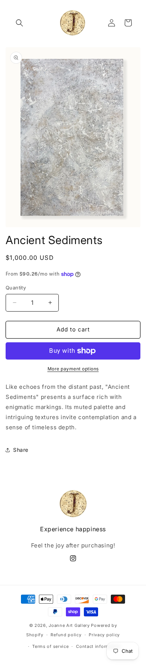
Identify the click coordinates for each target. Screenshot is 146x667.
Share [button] (20, 450)
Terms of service (50, 646)
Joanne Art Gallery (69, 625)
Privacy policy (104, 634)
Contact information (98, 646)
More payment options (73, 369)
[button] (19, 23)
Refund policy (66, 634)
